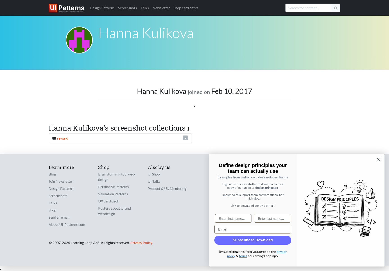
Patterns (102, 8)
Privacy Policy (141, 242)
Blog (52, 174)
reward (62, 138)
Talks (144, 8)
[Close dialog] (379, 160)
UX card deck (108, 201)
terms (243, 256)
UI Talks (154, 181)
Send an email (59, 217)
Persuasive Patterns (113, 186)
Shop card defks (186, 8)
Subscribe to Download (253, 240)
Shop (52, 210)
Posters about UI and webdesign (114, 211)
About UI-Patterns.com (67, 224)
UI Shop (154, 174)
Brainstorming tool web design (116, 177)
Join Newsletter (61, 181)
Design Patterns (61, 188)
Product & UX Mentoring (167, 188)
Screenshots (127, 8)
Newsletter (161, 8)
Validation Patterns (113, 194)
